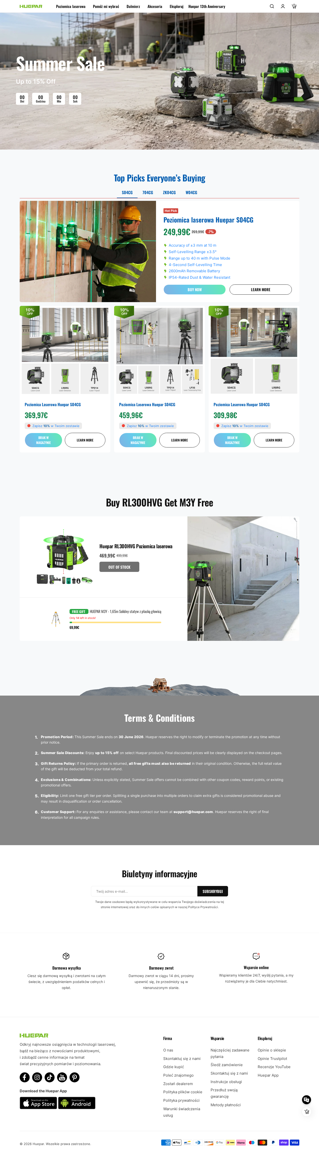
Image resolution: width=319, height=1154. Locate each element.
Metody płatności (226, 1104)
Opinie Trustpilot (272, 1058)
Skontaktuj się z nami (182, 1058)
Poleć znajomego (178, 1075)
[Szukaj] (271, 6)
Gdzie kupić (173, 1066)
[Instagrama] (37, 1077)
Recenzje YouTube (274, 1066)
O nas (168, 1050)
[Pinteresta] (75, 1077)
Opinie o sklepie (272, 1050)
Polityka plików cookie (182, 1092)
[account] (282, 6)
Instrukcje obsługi (226, 1081)
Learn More (260, 289)
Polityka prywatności (181, 1100)
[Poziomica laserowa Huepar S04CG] (65, 351)
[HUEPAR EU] (31, 6)
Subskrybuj (213, 891)
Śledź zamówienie (227, 1064)
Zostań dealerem (178, 1083)
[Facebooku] (25, 1077)
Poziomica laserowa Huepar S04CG (53, 404)
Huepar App (268, 1075)
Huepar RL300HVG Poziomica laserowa (135, 546)
